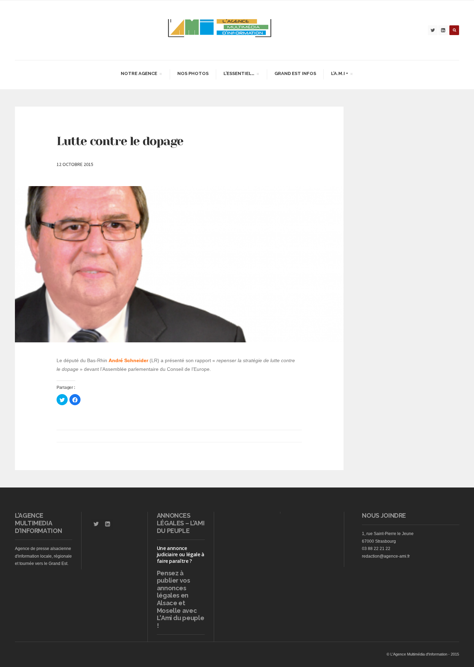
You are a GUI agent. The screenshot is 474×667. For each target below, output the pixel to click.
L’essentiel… (238, 74)
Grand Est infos (295, 73)
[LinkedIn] (443, 30)
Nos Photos (193, 73)
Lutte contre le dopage (120, 141)
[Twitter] (433, 30)
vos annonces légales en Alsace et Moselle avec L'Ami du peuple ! (180, 603)
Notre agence (138, 74)
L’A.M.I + (339, 74)
